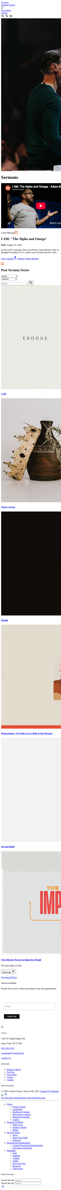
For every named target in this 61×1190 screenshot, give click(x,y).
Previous (5, 977)
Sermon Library (8, 5)
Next (14, 977)
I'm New (5, 2)
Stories (15, 1130)
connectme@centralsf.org (12, 1053)
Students (16, 1155)
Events (36, 1098)
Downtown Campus (21, 1114)
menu (10, 16)
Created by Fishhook (49, 1091)
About (9, 1104)
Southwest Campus (21, 1112)
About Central (18, 1107)
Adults (15, 1161)
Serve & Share (13, 1132)
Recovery (16, 1166)
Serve (15, 1135)
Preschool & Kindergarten (18, 1143)
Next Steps (6, 10)
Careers (10, 1080)
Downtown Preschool (22, 1148)
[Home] (2, 8)
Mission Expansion (21, 1117)
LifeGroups (17, 1168)
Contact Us (6, 1058)
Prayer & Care (18, 1163)
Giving (4, 13)
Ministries (11, 1150)
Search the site (7, 1180)
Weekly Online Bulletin (26, 258)
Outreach (16, 1140)
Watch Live (17, 1125)
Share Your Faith (20, 1137)
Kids (14, 1153)
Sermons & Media (15, 1122)
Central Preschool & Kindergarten (27, 1145)
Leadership (17, 1109)
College (15, 1158)
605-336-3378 (7, 1048)
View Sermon (7, 258)
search (3, 16)
